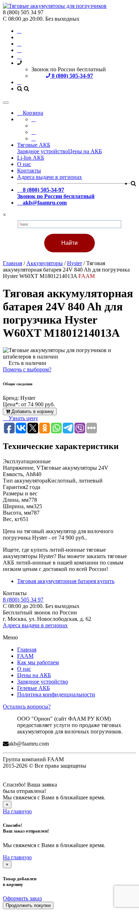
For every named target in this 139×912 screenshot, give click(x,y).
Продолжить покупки (28, 905)
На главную (17, 811)
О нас (24, 164)
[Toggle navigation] (6, 103)
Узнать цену (22, 418)
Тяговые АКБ (33, 145)
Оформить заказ (22, 898)
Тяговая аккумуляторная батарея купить (65, 581)
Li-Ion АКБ (30, 158)
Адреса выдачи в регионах (49, 177)
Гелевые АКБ (33, 688)
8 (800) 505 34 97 (23, 600)
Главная (26, 649)
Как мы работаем (38, 662)
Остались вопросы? (27, 707)
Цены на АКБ (85, 151)
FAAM (25, 656)
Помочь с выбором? (27, 369)
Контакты (29, 171)
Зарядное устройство (42, 151)
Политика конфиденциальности (56, 694)
